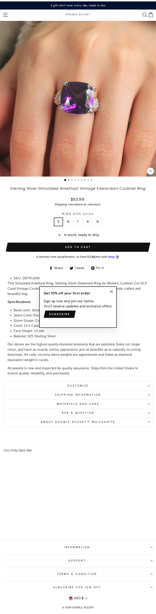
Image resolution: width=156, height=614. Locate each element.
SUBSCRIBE (59, 314)
